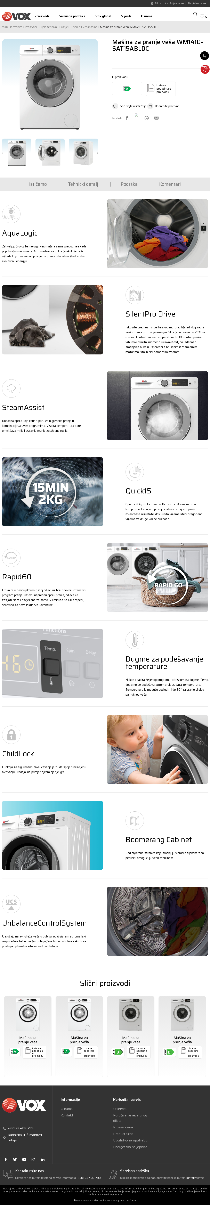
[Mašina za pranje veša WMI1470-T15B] (130, 1014)
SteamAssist (23, 407)
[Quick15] (52, 491)
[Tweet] (137, 115)
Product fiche (123, 1133)
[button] (129, 106)
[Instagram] (33, 1159)
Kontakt (67, 1115)
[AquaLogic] (157, 233)
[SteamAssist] (157, 405)
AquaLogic (20, 233)
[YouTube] (24, 1159)
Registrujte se (197, 3)
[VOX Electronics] (16, 16)
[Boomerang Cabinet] (52, 835)
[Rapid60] (157, 577)
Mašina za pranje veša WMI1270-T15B (182, 1042)
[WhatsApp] (147, 118)
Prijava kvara (123, 1127)
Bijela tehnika (48, 27)
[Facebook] (127, 118)
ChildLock (18, 754)
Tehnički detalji (83, 184)
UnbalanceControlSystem (44, 923)
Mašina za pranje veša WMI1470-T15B (131, 1042)
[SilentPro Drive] (52, 319)
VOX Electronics (12, 27)
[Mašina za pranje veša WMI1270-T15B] (182, 1014)
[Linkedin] (42, 1159)
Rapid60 (17, 577)
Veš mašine (90, 27)
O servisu (120, 1108)
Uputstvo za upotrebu (130, 1140)
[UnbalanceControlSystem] (157, 921)
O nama (67, 1108)
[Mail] (156, 118)
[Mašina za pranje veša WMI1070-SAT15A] (79, 1014)
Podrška (129, 184)
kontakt (191, 1177)
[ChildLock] (157, 749)
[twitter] (15, 1159)
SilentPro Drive (150, 314)
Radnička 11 (16, 1134)
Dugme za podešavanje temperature (164, 662)
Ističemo (38, 184)
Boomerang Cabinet (159, 839)
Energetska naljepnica (130, 1146)
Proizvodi (31, 27)
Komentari (170, 184)
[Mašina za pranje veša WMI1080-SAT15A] (27, 1014)
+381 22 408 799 (89, 1177)
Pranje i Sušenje (69, 27)
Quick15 (138, 491)
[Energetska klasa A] (127, 88)
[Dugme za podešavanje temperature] (52, 663)
